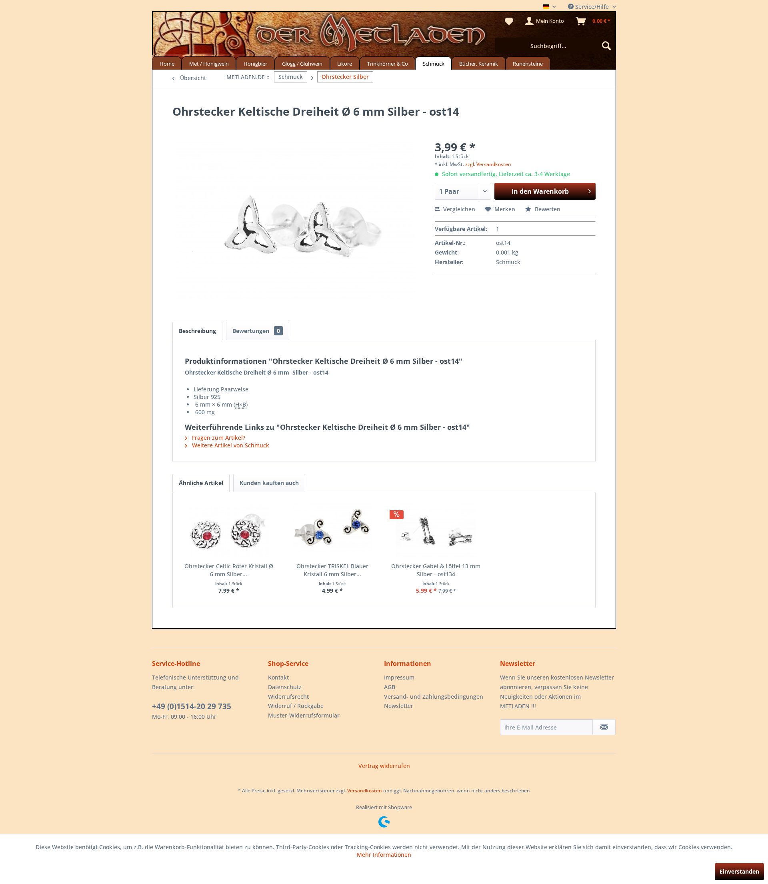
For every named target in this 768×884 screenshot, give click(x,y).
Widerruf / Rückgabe (296, 706)
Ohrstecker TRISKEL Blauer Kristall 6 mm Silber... (332, 570)
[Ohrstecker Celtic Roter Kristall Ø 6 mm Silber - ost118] (228, 530)
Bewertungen (256, 331)
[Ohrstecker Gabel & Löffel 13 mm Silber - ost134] (436, 530)
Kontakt (278, 677)
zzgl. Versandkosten (488, 164)
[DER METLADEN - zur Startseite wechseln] (384, 35)
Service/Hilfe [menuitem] (592, 6)
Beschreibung (197, 331)
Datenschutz (285, 687)
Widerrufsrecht (288, 696)
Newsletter (398, 706)
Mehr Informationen (384, 854)
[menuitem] (555, 46)
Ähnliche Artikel (201, 483)
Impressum (399, 677)
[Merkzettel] (509, 21)
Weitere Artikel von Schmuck (229, 445)
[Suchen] (606, 46)
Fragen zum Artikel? (217, 437)
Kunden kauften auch (269, 483)
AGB (389, 687)
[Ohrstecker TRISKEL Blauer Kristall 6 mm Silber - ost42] (332, 530)
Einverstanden (739, 871)
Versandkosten (364, 790)
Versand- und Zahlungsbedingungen (433, 696)
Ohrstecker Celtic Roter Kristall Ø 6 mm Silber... (228, 570)
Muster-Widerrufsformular (304, 715)
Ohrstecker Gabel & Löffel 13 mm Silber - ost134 (435, 570)
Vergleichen (458, 209)
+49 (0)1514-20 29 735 (191, 706)
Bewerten (546, 209)
